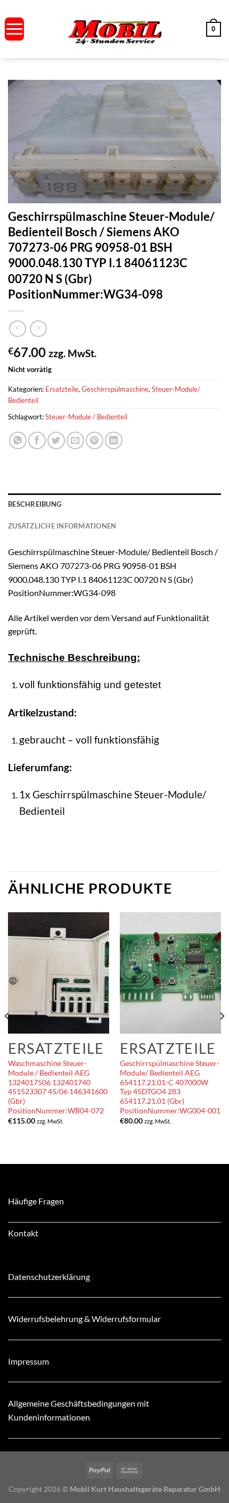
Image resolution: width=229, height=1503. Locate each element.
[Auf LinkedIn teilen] (113, 440)
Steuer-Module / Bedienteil (86, 416)
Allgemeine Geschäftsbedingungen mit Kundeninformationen (78, 1410)
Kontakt (23, 1233)
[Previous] (7, 1037)
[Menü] (14, 29)
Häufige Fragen (36, 1201)
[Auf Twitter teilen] (56, 440)
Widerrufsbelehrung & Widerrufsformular (84, 1319)
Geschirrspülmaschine (115, 389)
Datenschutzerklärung (49, 1276)
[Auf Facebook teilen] (37, 440)
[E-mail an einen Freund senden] (75, 440)
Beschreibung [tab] (34, 504)
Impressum (28, 1361)
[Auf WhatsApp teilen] (18, 440)
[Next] (221, 1037)
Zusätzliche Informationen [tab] (62, 526)
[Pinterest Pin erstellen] (94, 440)
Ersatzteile (61, 389)
